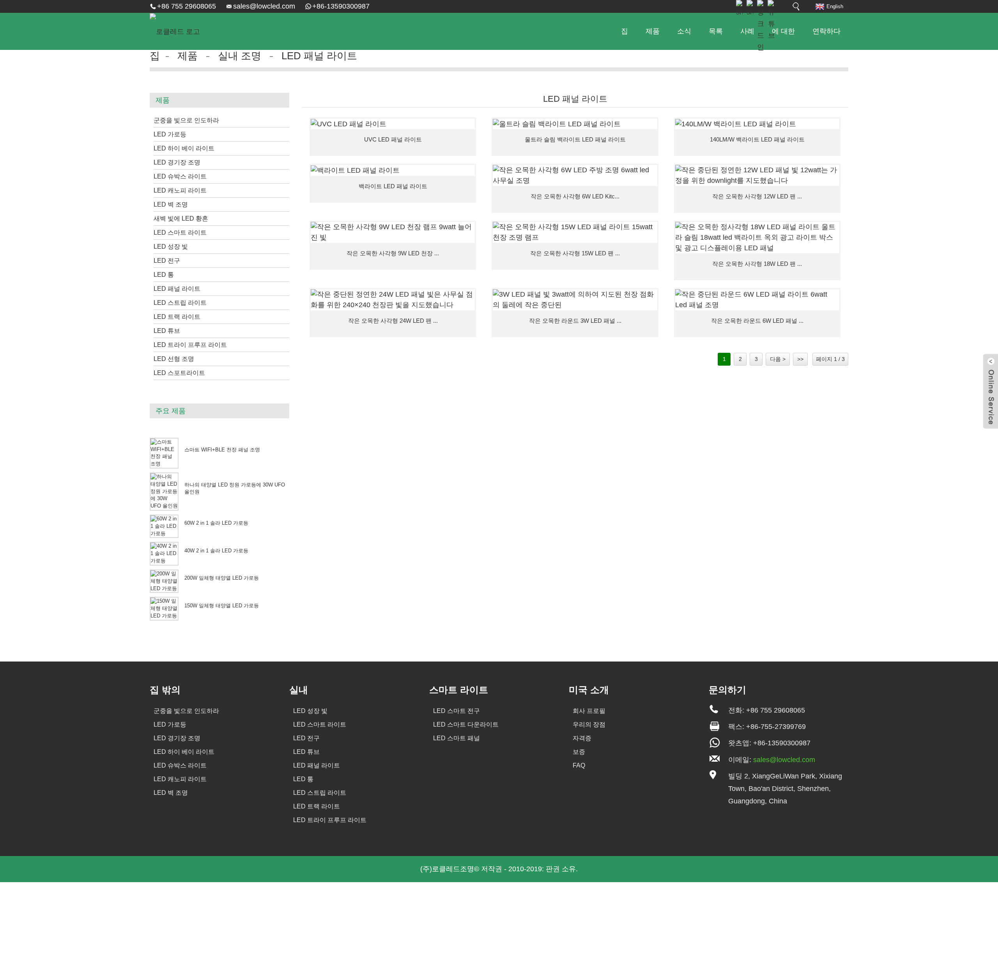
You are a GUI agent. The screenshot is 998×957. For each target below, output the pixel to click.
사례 (747, 31)
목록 (716, 31)
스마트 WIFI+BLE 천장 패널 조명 (222, 450)
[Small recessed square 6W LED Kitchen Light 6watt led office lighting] (575, 175)
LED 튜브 (167, 330)
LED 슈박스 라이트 (180, 176)
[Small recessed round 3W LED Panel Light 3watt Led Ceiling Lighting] (575, 299)
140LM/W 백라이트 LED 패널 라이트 (757, 139)
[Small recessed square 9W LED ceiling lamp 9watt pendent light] (393, 232)
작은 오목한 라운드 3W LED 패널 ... (575, 320)
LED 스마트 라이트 (180, 232)
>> (800, 359)
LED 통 (164, 274)
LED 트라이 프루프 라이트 (190, 344)
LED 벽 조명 (171, 204)
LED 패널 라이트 (319, 55)
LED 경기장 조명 (177, 162)
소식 (684, 31)
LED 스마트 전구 (456, 711)
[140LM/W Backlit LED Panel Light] (757, 124)
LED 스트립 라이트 (180, 302)
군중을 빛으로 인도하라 (186, 120)
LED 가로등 (170, 134)
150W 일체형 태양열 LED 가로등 (221, 606)
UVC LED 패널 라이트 (393, 139)
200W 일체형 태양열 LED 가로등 (221, 578)
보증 (579, 751)
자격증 (582, 738)
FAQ (579, 765)
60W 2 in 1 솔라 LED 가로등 (216, 523)
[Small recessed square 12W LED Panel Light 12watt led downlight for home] (757, 175)
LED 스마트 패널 (456, 738)
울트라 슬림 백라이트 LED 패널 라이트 (575, 139)
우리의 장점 (589, 724)
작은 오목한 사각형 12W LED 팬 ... (757, 196)
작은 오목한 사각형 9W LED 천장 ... (393, 253)
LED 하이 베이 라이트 (184, 148)
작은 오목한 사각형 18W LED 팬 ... (757, 263)
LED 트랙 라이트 (177, 316)
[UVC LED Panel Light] (393, 124)
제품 (653, 31)
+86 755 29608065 (186, 6)
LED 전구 (167, 260)
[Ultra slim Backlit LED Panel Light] (575, 124)
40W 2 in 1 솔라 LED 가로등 (216, 551)
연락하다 (826, 31)
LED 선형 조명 (174, 359)
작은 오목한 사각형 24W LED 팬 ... (393, 320)
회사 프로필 (589, 711)
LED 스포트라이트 (179, 373)
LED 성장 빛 (171, 246)
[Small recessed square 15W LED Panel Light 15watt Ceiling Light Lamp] (575, 232)
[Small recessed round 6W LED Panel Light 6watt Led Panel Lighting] (757, 299)
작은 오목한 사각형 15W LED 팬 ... (575, 253)
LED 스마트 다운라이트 (466, 724)
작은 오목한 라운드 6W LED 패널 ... (757, 320)
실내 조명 (239, 55)
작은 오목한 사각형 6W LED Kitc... (575, 196)
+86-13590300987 (341, 6)
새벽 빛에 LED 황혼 (181, 218)
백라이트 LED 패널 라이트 (393, 186)
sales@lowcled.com (264, 6)
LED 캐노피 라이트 (180, 190)
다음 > (778, 359)
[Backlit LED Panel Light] (393, 170)
